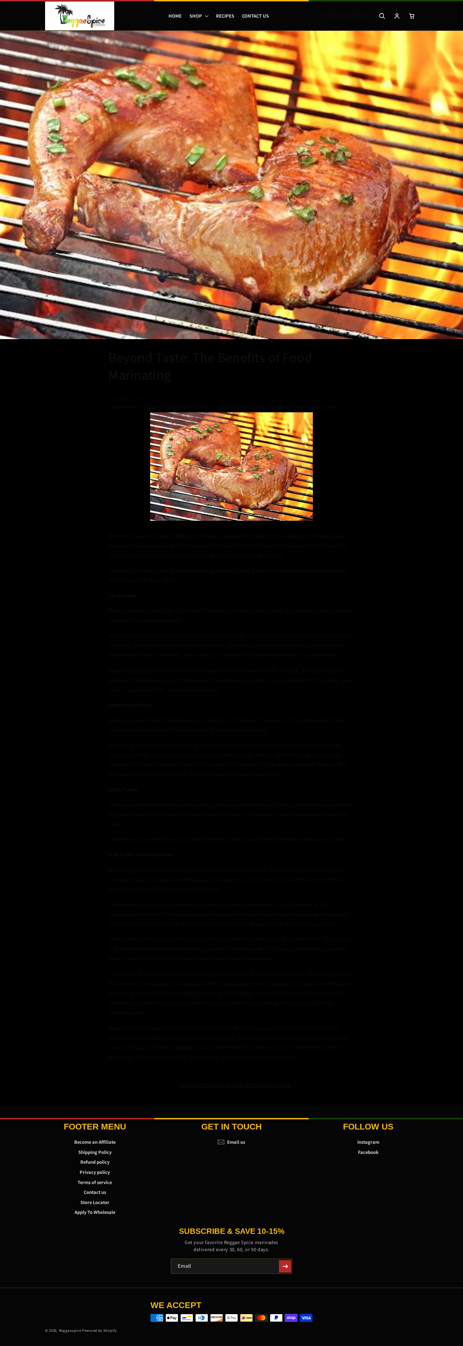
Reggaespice (70, 1330)
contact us (121, 1057)
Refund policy (94, 1162)
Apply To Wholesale (95, 1212)
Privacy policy (95, 1172)
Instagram (368, 1142)
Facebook (368, 1152)
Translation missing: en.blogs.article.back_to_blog (235, 1084)
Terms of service (95, 1182)
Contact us (95, 1192)
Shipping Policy (95, 1152)
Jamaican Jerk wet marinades (216, 993)
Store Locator (94, 1202)
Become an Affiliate (95, 1142)
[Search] (382, 15)
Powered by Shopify (99, 1330)
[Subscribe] (285, 1266)
